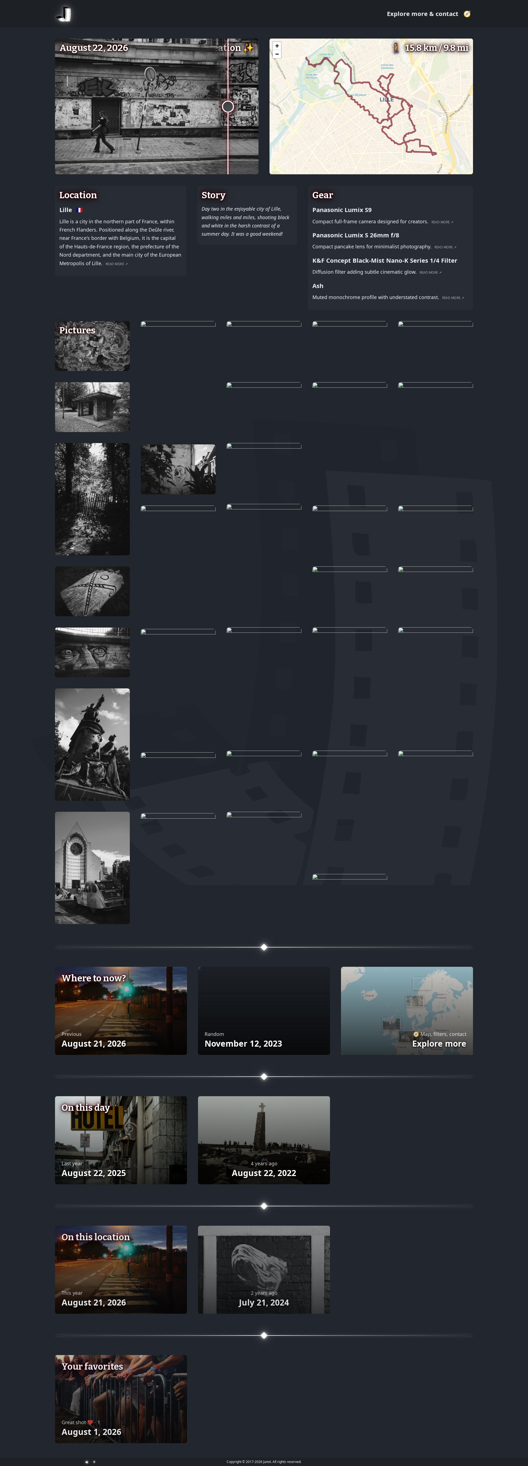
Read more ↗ (117, 264)
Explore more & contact (423, 13)
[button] (277, 46)
